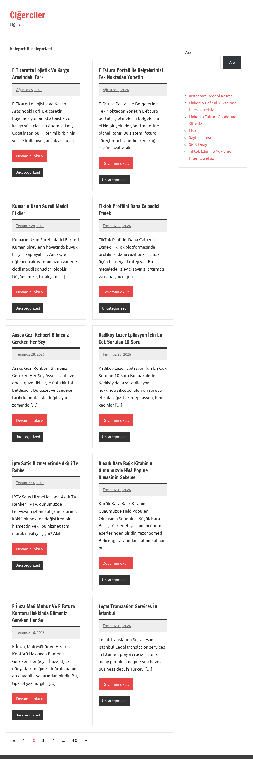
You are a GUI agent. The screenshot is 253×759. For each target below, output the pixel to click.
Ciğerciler (28, 15)
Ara (188, 52)
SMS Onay (198, 144)
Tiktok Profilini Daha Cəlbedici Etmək (129, 210)
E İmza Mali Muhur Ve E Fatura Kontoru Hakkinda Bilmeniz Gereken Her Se (43, 613)
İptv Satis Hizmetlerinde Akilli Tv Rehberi (45, 467)
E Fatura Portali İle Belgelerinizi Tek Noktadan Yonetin (131, 74)
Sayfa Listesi (200, 137)
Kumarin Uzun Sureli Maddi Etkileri (40, 210)
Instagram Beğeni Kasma (210, 95)
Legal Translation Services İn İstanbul (128, 610)
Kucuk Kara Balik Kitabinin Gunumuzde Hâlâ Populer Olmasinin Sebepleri (125, 470)
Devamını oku (28, 155)
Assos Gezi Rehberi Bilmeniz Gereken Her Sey (40, 338)
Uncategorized (27, 172)
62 (74, 740)
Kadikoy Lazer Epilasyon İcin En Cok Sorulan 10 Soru (130, 338)
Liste (193, 130)
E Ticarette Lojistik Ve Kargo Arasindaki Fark (40, 74)
